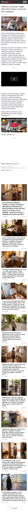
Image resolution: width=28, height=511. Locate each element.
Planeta (6, 2)
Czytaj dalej (14, 508)
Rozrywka (24, 216)
